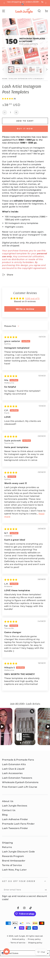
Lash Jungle (19, 936)
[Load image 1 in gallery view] (11, 70)
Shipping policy (35, 943)
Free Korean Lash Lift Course (19, 787)
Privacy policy (34, 939)
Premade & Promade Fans (18, 759)
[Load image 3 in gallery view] (25, 70)
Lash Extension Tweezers (17, 778)
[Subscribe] (46, 890)
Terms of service (18, 943)
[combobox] (25, 953)
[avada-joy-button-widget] (6, 951)
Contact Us (8, 810)
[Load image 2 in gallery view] (18, 70)
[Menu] (3, 11)
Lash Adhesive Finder (15, 819)
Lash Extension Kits (14, 764)
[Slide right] (45, 3)
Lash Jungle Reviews (14, 805)
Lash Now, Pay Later (14, 869)
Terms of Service (12, 865)
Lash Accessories (12, 773)
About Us (7, 801)
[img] (10, 337)
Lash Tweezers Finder (15, 828)
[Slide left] (4, 3)
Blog (5, 814)
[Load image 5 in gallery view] (39, 70)
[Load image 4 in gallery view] (32, 70)
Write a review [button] (25, 308)
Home (4, 79)
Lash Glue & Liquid (13, 768)
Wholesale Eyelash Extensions (20, 782)
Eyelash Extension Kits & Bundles (26, 79)
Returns (7, 847)
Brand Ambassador (13, 860)
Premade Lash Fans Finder (18, 823)
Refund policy (18, 939)
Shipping (7, 842)
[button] (39, 11)
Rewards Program (13, 856)
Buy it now (25, 128)
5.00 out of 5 (32, 298)
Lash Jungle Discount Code (18, 851)
